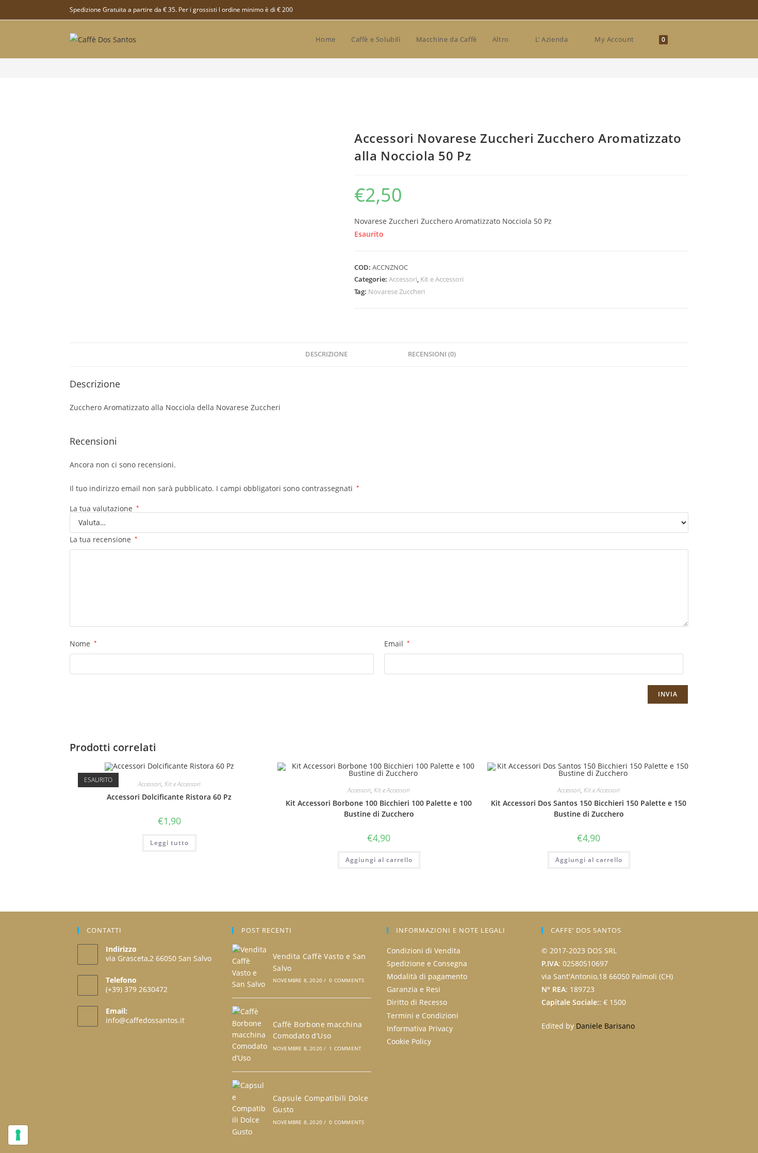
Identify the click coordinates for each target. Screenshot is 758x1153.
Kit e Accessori (442, 279)
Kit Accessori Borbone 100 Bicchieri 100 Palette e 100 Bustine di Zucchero (379, 808)
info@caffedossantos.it (145, 1020)
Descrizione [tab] (326, 354)
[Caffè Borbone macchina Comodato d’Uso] (249, 1035)
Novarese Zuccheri (396, 291)
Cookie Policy (409, 1041)
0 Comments (346, 980)
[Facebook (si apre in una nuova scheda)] (684, 10)
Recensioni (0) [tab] (432, 354)
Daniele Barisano (605, 1026)
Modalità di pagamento (427, 976)
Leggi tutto (169, 842)
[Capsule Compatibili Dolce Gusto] (249, 1109)
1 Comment (345, 1048)
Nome (83, 643)
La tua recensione (104, 539)
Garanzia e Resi (413, 989)
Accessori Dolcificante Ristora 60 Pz (169, 797)
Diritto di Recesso (417, 1002)
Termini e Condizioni (422, 1015)
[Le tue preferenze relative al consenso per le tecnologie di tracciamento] (18, 1135)
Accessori (403, 279)
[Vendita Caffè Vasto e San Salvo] (249, 967)
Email (397, 643)
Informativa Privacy (420, 1028)
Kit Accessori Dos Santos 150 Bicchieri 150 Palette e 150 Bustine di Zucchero (588, 808)
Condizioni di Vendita (423, 950)
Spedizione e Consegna (427, 963)
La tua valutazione (104, 508)
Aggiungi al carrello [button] (379, 859)
